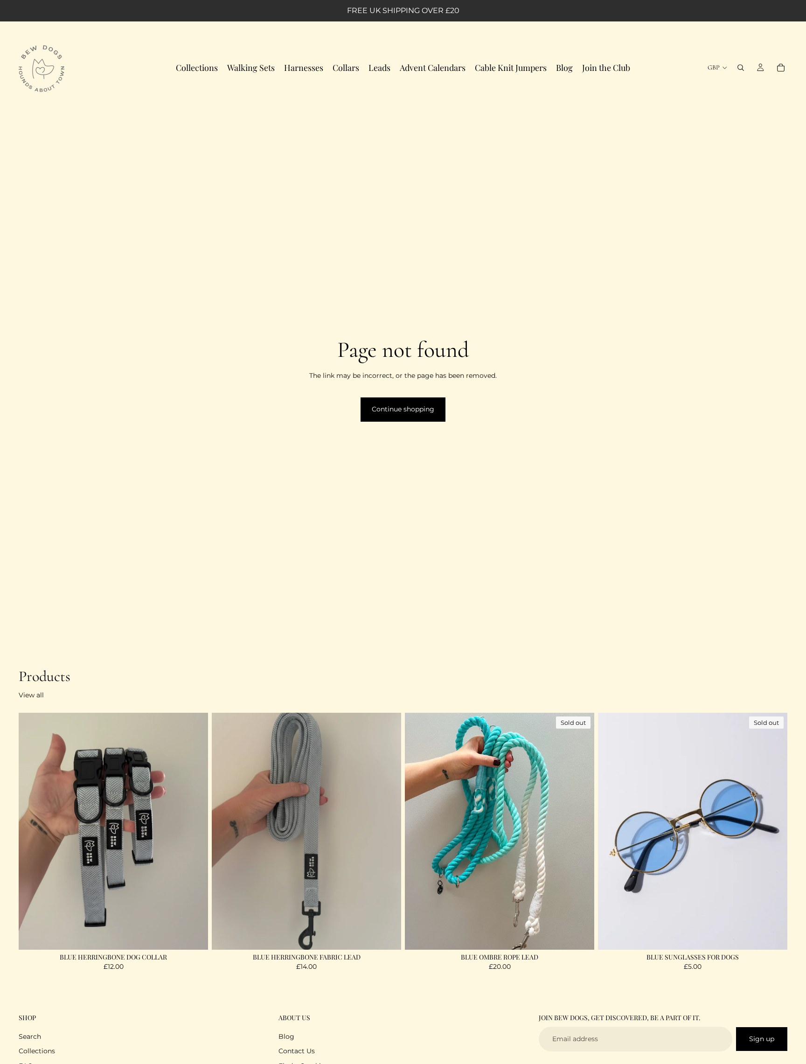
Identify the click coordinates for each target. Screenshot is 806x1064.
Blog (286, 1036)
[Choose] (193, 935)
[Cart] (781, 67)
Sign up (761, 1039)
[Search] (740, 67)
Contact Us (296, 1051)
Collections (37, 1051)
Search (30, 1036)
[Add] (386, 935)
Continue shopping (403, 409)
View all (31, 695)
